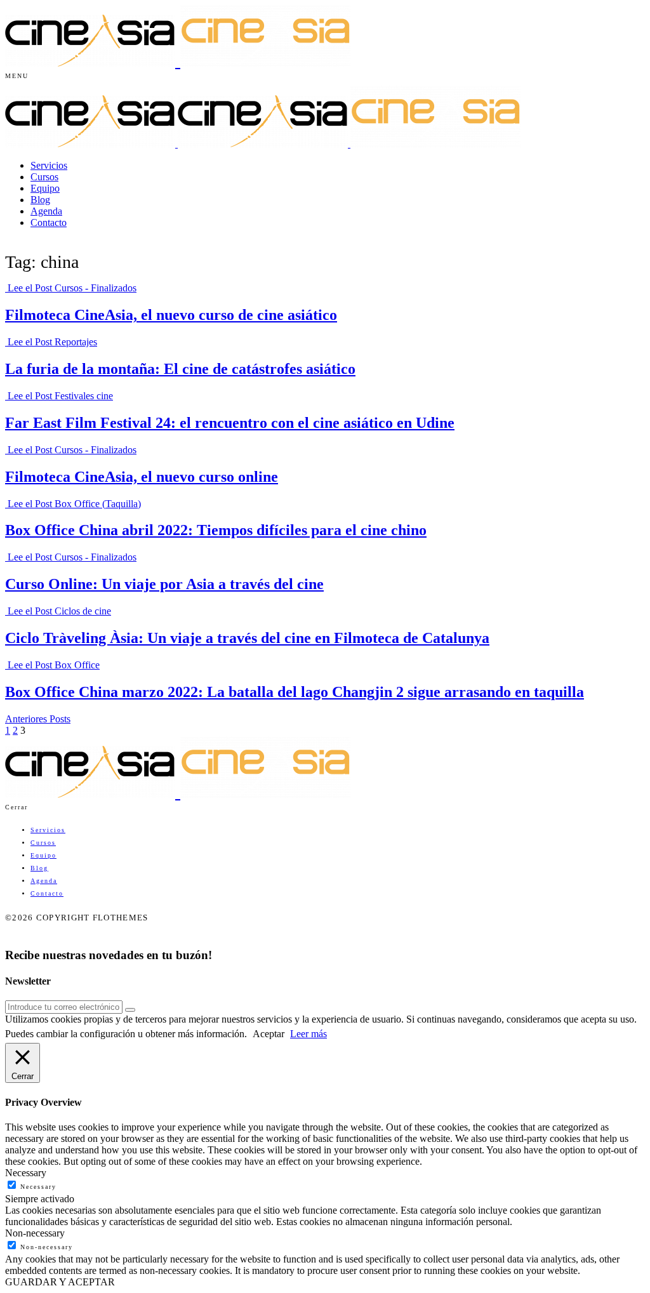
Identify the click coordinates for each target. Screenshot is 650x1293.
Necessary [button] (25, 1172)
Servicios (48, 165)
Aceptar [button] (268, 1033)
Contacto (48, 222)
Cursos (44, 176)
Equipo (45, 188)
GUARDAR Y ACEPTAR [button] (60, 1281)
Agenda (46, 211)
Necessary (38, 1186)
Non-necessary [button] (35, 1233)
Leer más (308, 1033)
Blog (40, 199)
